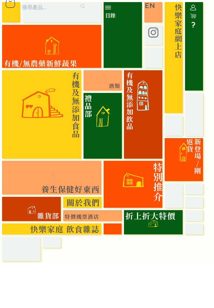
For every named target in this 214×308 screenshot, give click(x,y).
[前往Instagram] (153, 32)
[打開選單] (109, 7)
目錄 (110, 15)
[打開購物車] (193, 16)
